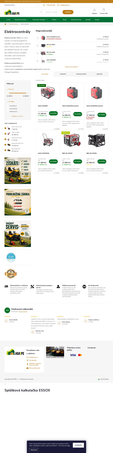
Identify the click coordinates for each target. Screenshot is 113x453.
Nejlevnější (45, 74)
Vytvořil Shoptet (104, 379)
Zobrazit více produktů (71, 67)
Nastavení (34, 450)
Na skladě (13, 106)
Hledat (68, 12)
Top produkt (13, 109)
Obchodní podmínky (10, 5)
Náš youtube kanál (34, 368)
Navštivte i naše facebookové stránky (35, 364)
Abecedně (99, 74)
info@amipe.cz (33, 357)
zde (69, 446)
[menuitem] (8, 19)
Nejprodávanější (81, 74)
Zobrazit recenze (23, 311)
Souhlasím (78, 445)
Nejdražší (63, 74)
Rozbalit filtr (17, 116)
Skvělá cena (13, 111)
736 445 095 (32, 360)
